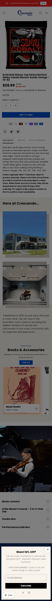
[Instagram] (29, 593)
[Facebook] (23, 593)
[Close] (48, 549)
